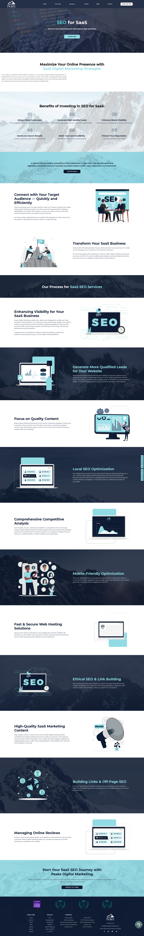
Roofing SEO (87, 917)
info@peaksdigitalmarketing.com (110, 926)
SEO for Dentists (87, 926)
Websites (49, 924)
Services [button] (71, 4)
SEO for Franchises (69, 920)
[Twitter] (116, 931)
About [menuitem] (45, 4)
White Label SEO (49, 929)
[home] (8, 4)
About (31, 922)
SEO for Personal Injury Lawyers (68, 922)
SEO (50, 918)
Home (31, 918)
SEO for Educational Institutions (68, 924)
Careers (31, 927)
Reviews (31, 931)
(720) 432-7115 (110, 923)
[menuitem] (72, 4)
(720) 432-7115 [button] (126, 4)
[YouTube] (112, 931)
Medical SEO (49, 922)
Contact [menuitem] (110, 4)
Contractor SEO (68, 927)
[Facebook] (104, 931)
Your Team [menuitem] (58, 4)
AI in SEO (49, 931)
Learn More (72, 36)
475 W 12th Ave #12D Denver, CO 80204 (110, 928)
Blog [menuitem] (98, 4)
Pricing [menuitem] (86, 4)
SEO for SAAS (68, 918)
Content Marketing (50, 927)
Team (31, 924)
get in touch (72, 171)
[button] (75, 4)
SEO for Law (87, 924)
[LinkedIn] (108, 931)
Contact (31, 929)
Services (31, 920)
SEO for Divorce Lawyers (87, 920)
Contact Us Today (72, 887)
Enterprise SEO (50, 920)
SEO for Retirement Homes (87, 922)
